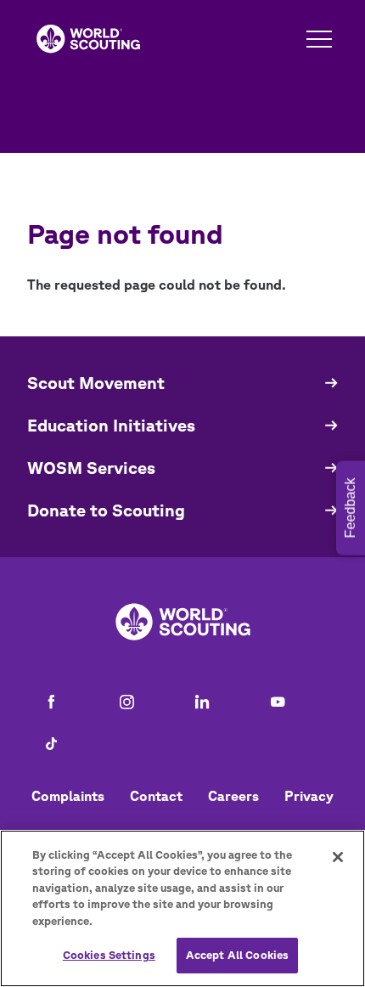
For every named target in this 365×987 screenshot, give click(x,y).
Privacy (309, 796)
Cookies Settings (109, 955)
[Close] (338, 857)
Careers (233, 796)
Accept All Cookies (237, 955)
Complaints (67, 796)
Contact (156, 796)
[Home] (88, 39)
